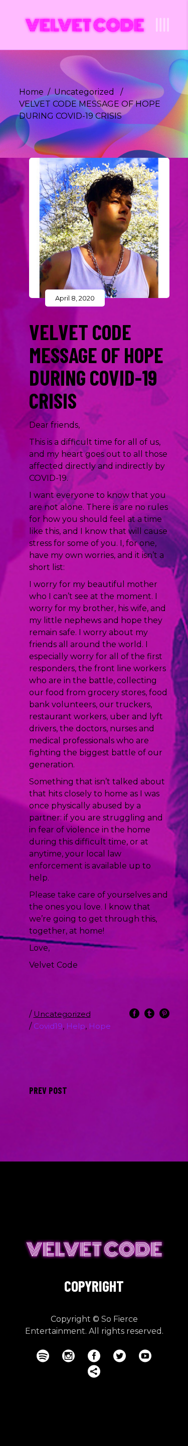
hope (100, 1026)
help (75, 1026)
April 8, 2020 (75, 298)
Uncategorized (84, 92)
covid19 (48, 1026)
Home (31, 92)
